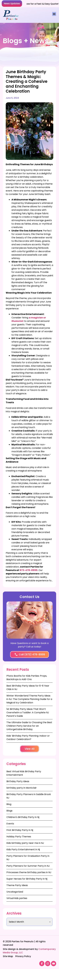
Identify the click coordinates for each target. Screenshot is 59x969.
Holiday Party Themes (18, 836)
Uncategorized (14, 891)
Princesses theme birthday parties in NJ (28, 872)
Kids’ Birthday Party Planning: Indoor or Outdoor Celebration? (28, 737)
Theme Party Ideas (17, 885)
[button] (12, 3)
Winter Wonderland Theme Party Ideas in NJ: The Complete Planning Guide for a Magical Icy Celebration (29, 699)
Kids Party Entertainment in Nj (23, 849)
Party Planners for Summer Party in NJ (28, 866)
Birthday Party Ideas (17, 781)
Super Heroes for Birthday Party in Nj (26, 878)
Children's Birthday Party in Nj (22, 817)
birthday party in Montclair (21, 787)
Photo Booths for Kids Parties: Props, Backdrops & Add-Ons (26, 677)
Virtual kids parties (16, 898)
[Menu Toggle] (54, 14)
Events (10, 823)
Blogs (9, 810)
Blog (8, 804)
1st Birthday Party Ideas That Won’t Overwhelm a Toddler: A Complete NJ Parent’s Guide (27, 712)
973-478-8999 (29, 570)
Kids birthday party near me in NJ (25, 843)
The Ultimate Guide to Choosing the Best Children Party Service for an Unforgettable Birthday (29, 726)
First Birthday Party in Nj (19, 830)
